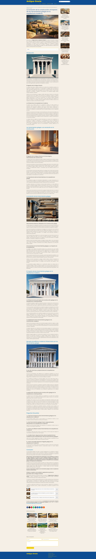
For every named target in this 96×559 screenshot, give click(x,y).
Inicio (40, 3)
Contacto (55, 3)
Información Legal (50, 553)
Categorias (43, 3)
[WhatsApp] (33, 507)
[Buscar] (69, 1)
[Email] (42, 507)
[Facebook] (27, 507)
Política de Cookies (50, 555)
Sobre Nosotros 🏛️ (50, 3)
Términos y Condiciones (51, 554)
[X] (29, 507)
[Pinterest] (31, 507)
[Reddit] (44, 507)
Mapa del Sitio (50, 557)
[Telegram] (40, 507)
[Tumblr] (36, 507)
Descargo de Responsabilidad (52, 556)
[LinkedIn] (38, 507)
